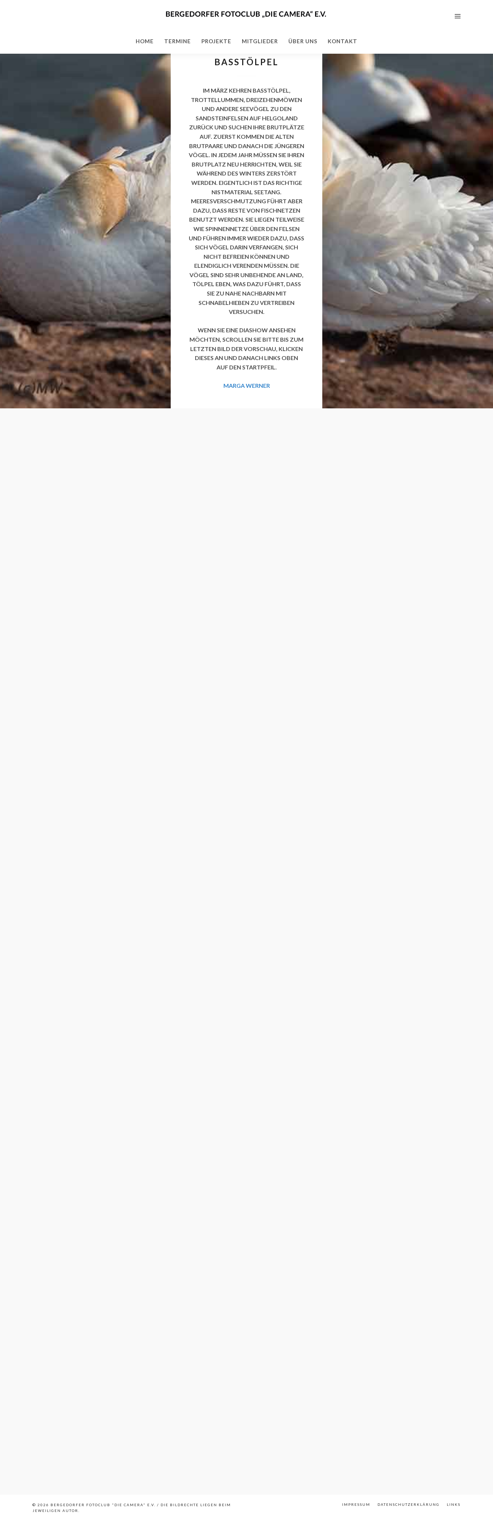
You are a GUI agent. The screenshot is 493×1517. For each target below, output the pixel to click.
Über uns (302, 41)
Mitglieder (260, 41)
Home (145, 41)
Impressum (356, 1504)
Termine (177, 41)
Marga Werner (246, 385)
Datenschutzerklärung (409, 1504)
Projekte (216, 41)
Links (454, 1504)
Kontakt (342, 41)
